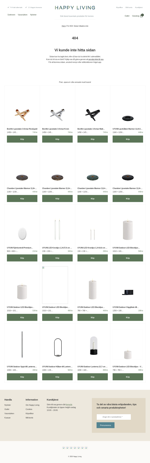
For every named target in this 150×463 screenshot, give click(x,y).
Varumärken (22, 15)
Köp (22, 139)
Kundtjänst (138, 7)
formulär (69, 405)
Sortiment (11, 15)
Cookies (29, 409)
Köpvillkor (119, 7)
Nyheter (33, 15)
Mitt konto (129, 7)
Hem (64, 26)
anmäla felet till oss (95, 59)
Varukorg (135, 16)
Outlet (127, 16)
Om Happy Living (32, 405)
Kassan (7, 418)
